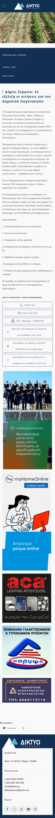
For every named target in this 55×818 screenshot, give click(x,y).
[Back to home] (27, 6)
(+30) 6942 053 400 (14, 782)
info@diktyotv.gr (12, 786)
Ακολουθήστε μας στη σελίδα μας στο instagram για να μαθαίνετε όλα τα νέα (29, 360)
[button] (3, 6)
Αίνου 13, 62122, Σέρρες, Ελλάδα (21, 761)
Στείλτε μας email (29, 313)
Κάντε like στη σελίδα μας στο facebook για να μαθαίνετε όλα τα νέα (29, 332)
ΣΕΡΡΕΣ (22, 55)
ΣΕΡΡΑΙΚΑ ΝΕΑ (9, 55)
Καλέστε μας (29, 305)
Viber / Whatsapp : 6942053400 (30, 321)
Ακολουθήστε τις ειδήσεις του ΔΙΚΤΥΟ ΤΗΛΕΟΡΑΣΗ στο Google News (29, 346)
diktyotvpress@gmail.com (17, 790)
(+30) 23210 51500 (14, 779)
